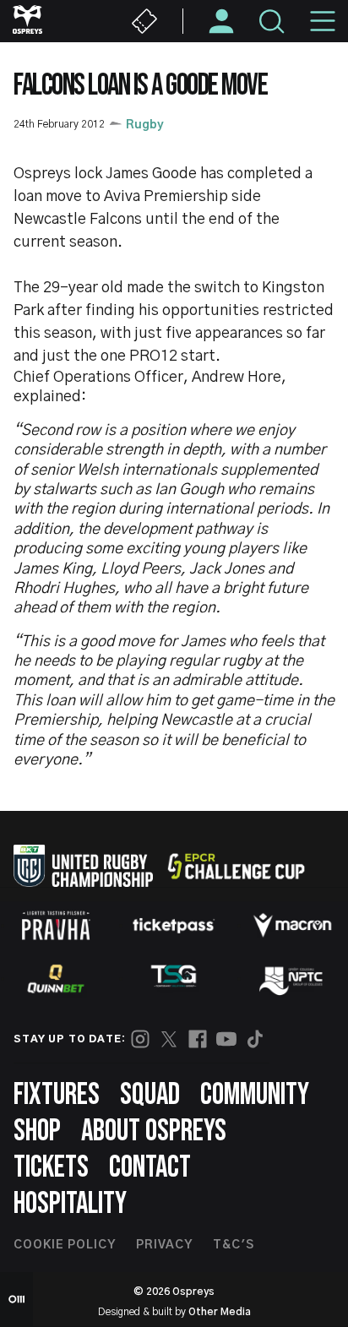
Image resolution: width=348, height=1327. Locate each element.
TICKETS (51, 1168)
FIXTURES (57, 1095)
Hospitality (70, 1204)
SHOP (37, 1131)
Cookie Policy (65, 1245)
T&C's (233, 1245)
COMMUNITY (254, 1095)
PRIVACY (164, 1245)
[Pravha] (56, 925)
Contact (150, 1168)
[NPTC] (292, 979)
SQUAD (150, 1095)
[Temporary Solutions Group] (174, 979)
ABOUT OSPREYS (153, 1131)
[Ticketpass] (174, 925)
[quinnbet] (56, 979)
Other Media (219, 1312)
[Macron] (292, 925)
